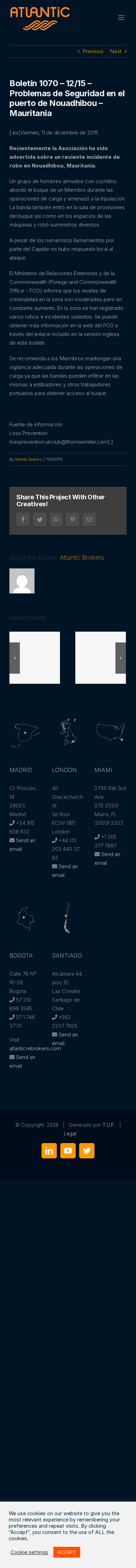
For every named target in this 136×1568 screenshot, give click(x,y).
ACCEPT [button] (67, 1552)
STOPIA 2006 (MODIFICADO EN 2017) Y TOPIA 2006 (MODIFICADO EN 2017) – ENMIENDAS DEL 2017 (100, 657)
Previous (93, 51)
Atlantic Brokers (28, 459)
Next (115, 51)
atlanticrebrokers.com (35, 1048)
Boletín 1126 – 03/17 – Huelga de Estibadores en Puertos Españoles (34, 657)
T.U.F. (109, 1125)
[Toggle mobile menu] (122, 17)
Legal (70, 1133)
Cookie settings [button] (29, 1552)
